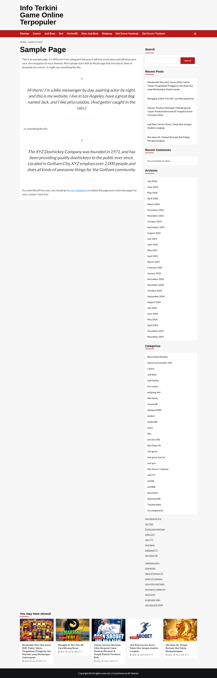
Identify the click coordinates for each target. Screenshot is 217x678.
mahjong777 (151, 550)
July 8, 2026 (144, 655)
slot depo (150, 545)
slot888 (151, 486)
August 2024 (154, 302)
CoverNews (118, 673)
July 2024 (152, 308)
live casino (152, 386)
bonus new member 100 (159, 362)
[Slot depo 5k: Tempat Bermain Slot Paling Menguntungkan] (180, 630)
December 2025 (155, 210)
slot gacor (152, 451)
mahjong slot (154, 392)
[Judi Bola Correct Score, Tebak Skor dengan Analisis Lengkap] (144, 630)
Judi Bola (49, 33)
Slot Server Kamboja (126, 33)
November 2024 (155, 285)
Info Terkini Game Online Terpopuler (41, 15)
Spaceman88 (153, 498)
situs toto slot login (154, 584)
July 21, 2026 (109, 661)
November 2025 (155, 215)
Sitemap (24, 33)
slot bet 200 (153, 439)
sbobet (151, 416)
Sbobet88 (72, 33)
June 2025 (152, 244)
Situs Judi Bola (89, 33)
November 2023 (155, 336)
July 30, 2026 (37, 661)
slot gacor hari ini (156, 457)
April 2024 (152, 325)
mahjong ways (152, 563)
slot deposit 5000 (154, 605)
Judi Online (153, 380)
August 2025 (154, 233)
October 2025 (154, 221)
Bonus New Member (157, 356)
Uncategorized (155, 510)
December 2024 (155, 279)
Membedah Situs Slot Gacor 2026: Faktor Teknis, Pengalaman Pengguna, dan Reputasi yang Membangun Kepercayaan (170, 86)
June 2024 (152, 313)
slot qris (151, 463)
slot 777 (149, 539)
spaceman (150, 568)
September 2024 (156, 296)
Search (150, 49)
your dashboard (79, 190)
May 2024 (152, 319)
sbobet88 (152, 421)
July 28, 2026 (73, 652)
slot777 (151, 475)
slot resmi (150, 594)
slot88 (150, 481)
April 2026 (152, 198)
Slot (61, 33)
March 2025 (153, 261)
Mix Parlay (152, 398)
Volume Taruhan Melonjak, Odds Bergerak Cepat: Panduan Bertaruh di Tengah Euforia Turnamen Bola (169, 111)
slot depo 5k (151, 555)
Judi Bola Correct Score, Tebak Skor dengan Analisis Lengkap (169, 126)
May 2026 (152, 192)
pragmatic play (152, 599)
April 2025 (152, 256)
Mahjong (107, 33)
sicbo (150, 427)
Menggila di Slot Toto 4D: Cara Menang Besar (170, 98)
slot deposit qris (153, 518)
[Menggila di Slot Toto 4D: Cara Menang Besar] (72, 630)
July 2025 (152, 238)
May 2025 (152, 250)
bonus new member (155, 529)
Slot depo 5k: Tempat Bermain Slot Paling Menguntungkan (168, 139)
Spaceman (152, 492)
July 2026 (152, 181)
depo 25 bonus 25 (154, 573)
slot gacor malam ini (155, 589)
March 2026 (153, 204)
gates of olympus (153, 578)
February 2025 (155, 267)
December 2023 (155, 331)
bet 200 (149, 524)
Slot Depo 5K (154, 445)
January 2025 (154, 273)
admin (27, 661)
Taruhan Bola (154, 504)
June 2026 (152, 187)
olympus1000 (154, 410)
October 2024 (154, 290)
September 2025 (156, 227)
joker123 (149, 534)
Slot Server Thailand (153, 33)
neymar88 (152, 404)
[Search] (195, 33)
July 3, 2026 (180, 655)
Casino (37, 33)
